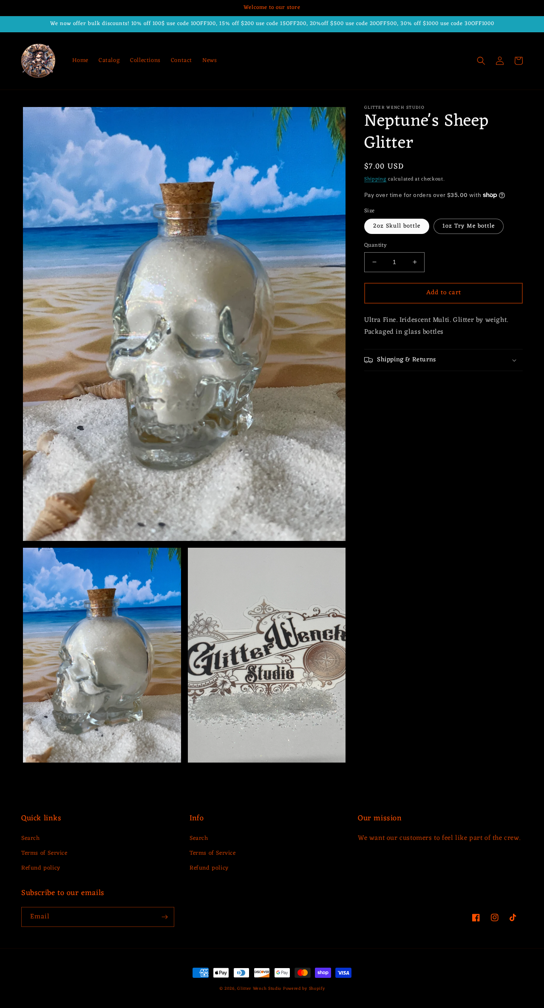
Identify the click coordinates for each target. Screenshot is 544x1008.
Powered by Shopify (304, 988)
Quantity (375, 245)
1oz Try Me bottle (468, 226)
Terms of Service (44, 853)
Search (30, 838)
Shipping (375, 179)
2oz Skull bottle (396, 226)
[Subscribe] (164, 917)
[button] (481, 60)
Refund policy (40, 868)
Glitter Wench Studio (259, 988)
